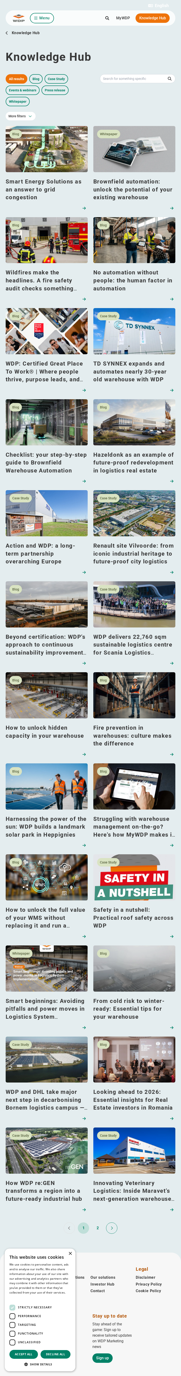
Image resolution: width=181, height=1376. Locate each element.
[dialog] (40, 1310)
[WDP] (18, 18)
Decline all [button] (55, 1354)
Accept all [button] (24, 1354)
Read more (17, 1297)
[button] (158, 5)
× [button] (70, 1253)
